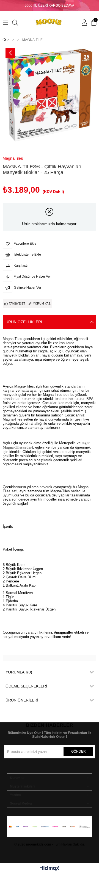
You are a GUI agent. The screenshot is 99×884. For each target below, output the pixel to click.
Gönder (78, 751)
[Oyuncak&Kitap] (13, 39)
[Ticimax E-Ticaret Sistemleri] (49, 869)
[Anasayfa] (8, 39)
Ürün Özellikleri (24, 322)
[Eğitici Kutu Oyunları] (18, 39)
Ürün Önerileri (22, 700)
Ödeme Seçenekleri (26, 686)
